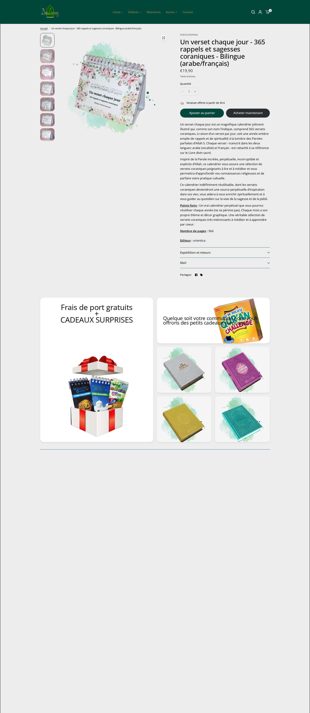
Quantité (185, 83)
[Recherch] (253, 12)
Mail (183, 263)
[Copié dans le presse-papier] (201, 275)
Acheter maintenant (248, 113)
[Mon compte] (260, 12)
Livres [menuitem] (116, 12)
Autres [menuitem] (170, 12)
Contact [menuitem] (188, 12)
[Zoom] (163, 38)
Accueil (44, 28)
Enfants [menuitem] (133, 12)
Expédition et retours (195, 252)
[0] (267, 12)
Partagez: (186, 275)
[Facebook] (196, 275)
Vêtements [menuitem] (153, 12)
